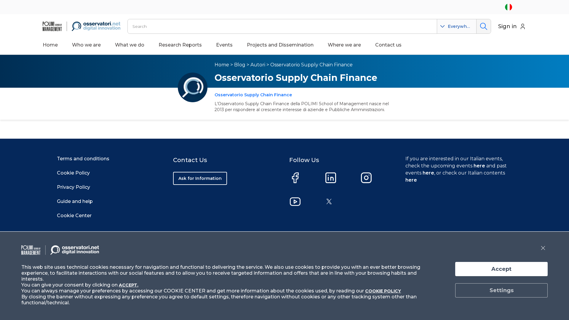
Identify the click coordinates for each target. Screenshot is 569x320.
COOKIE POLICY (383, 291)
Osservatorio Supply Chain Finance (311, 65)
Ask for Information (200, 178)
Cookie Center (74, 215)
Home (50, 45)
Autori (257, 65)
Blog (239, 65)
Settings (502, 290)
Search (483, 26)
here (479, 166)
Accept (501, 269)
